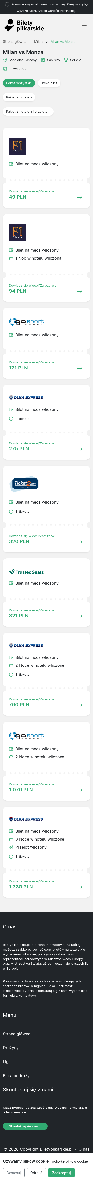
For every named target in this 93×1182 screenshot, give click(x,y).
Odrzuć (36, 1173)
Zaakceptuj (61, 1173)
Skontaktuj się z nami (25, 1126)
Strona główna (16, 1033)
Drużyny (11, 1047)
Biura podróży (16, 1075)
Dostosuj (14, 1173)
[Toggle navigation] (84, 25)
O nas (84, 1149)
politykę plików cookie (70, 1161)
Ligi (6, 1061)
